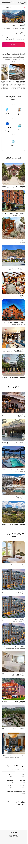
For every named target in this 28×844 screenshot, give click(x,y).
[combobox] (13, 34)
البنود (10, 836)
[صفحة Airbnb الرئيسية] (24, 7)
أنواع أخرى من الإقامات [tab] (20, 769)
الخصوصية (15, 836)
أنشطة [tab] (11, 769)
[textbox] (19, 40)
